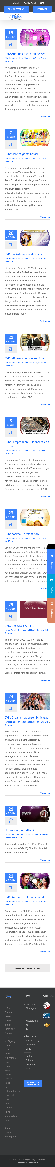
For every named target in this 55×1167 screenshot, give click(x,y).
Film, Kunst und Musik (14, 58)
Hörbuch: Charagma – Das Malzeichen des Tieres (28, 1016)
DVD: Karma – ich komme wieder (25, 897)
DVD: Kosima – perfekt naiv (22, 534)
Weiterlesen (45, 116)
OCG (20, 837)
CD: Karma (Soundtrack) (20, 830)
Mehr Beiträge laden (27, 968)
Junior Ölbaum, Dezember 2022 (28, 1062)
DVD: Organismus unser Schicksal (26, 717)
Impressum (33, 1162)
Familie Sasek (10, 630)
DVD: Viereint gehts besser (21, 154)
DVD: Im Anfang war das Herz (23, 254)
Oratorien (8, 633)
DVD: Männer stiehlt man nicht (24, 358)
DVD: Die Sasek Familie (19, 626)
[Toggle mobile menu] (48, 16)
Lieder (14, 837)
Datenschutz (22, 1162)
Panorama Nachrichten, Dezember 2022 (28, 1042)
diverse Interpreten (12, 834)
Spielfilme (9, 61)
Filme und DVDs (30, 58)
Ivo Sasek (42, 58)
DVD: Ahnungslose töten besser (25, 54)
